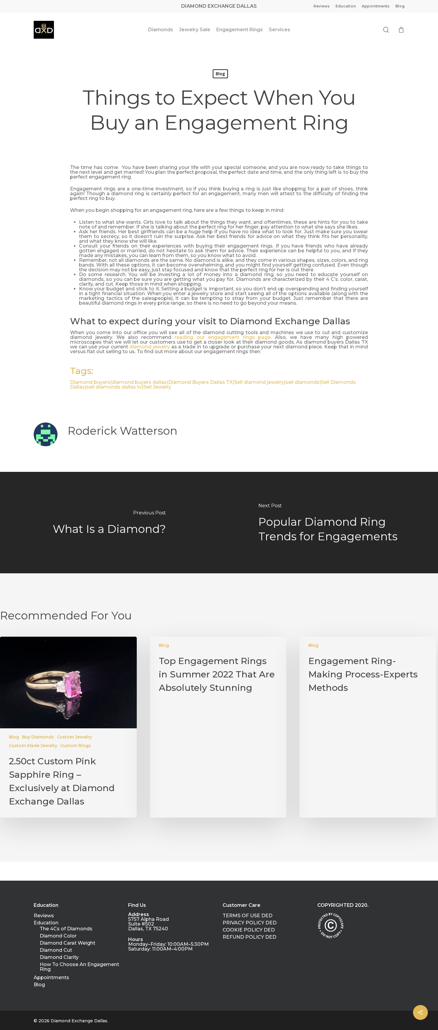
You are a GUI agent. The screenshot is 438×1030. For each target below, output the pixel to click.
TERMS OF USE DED (247, 915)
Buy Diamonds (38, 737)
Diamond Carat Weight (67, 943)
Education (46, 923)
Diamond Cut (56, 950)
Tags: (81, 370)
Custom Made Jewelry (33, 745)
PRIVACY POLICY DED (250, 923)
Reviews (44, 915)
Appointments (51, 977)
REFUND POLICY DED (249, 937)
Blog (220, 73)
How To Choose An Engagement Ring (79, 967)
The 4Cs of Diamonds (66, 928)
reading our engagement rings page (223, 337)
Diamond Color (58, 936)
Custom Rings (75, 745)
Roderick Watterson (122, 430)
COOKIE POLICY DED (249, 930)
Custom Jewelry (74, 737)
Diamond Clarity (59, 957)
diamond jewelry (149, 347)
